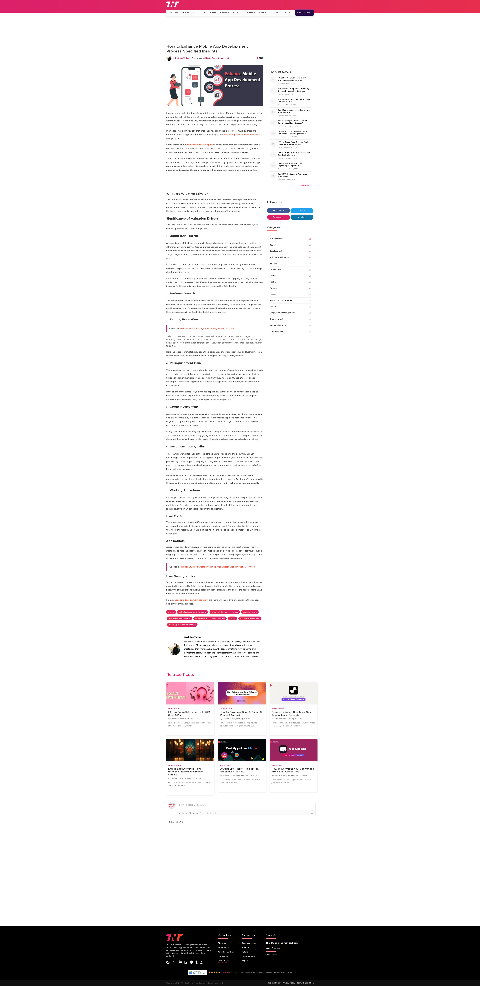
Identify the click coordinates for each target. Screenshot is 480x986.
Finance (224, 12)
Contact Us (223, 956)
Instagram (279, 217)
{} (211, 813)
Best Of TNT (209, 12)
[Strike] (190, 812)
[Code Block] (204, 812)
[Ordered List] (193, 812)
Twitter (303, 210)
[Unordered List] (197, 812)
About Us (222, 943)
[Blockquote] (200, 812)
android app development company (192, 612)
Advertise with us (226, 952)
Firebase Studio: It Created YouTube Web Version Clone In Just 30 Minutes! (217, 567)
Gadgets (264, 12)
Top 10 (245, 961)
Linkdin (302, 217)
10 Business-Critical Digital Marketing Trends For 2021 (207, 328)
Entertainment (248, 956)
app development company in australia (210, 618)
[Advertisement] (240, 31)
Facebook (279, 210)
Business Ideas (190, 12)
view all (305, 185)
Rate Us (227, 972)
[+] (214, 813)
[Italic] (183, 812)
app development (250, 612)
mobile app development (249, 618)
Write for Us (304, 12)
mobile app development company (190, 600)
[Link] (207, 812)
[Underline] (186, 812)
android (171, 612)
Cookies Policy (274, 983)
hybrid (232, 618)
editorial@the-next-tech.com (283, 943)
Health (277, 12)
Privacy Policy (288, 983)
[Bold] (179, 812)
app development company (179, 618)
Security (238, 12)
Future (251, 12)
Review (289, 12)
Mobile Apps (211, 58)
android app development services (240, 134)
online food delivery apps (199, 145)
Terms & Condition (305, 983)
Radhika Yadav (182, 58)
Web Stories (271, 955)
